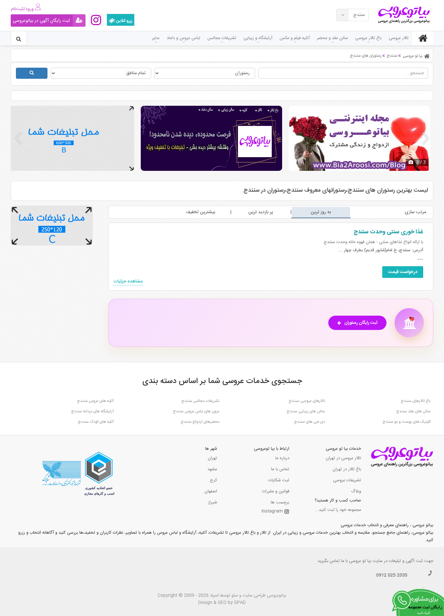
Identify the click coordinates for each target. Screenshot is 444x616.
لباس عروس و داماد (183, 38)
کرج (213, 480)
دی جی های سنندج (309, 421)
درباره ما (282, 458)
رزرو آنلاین (124, 21)
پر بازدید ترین (260, 212)
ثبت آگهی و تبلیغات (406, 561)
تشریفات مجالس (221, 38)
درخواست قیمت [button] (402, 272)
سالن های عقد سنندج (413, 411)
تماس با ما (280, 469)
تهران (212, 458)
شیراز (212, 502)
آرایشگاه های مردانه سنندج (92, 411)
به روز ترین (321, 212)
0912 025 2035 (391, 575)
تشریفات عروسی (347, 480)
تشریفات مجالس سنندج (200, 401)
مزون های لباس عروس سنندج (196, 411)
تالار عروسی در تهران (343, 458)
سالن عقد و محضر (332, 38)
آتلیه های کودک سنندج (96, 421)
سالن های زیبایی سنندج (306, 411)
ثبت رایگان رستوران (360, 322)
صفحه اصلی (422, 38)
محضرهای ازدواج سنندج (200, 421)
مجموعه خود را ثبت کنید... (338, 509)
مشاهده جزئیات (128, 281)
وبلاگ (356, 491)
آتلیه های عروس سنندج (95, 401)
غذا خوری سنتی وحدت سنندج (388, 232)
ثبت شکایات (278, 480)
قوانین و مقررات (275, 491)
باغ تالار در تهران (347, 469)
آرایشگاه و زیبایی (257, 38)
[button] (425, 138)
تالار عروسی (399, 38)
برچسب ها (280, 502)
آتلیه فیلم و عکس (295, 38)
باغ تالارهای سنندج (416, 401)
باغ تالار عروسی (368, 38)
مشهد (212, 469)
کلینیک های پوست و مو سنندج (407, 421)
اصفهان (210, 491)
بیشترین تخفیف (200, 212)
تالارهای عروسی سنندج (307, 401)
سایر (156, 38)
